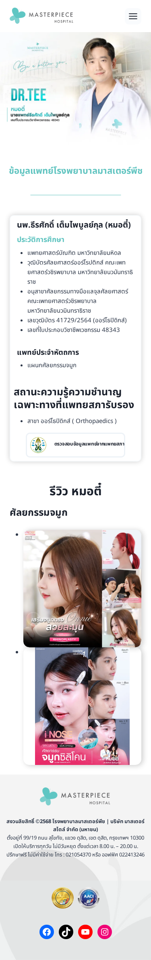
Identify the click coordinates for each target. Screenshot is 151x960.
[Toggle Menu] (133, 16)
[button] (82, 588)
